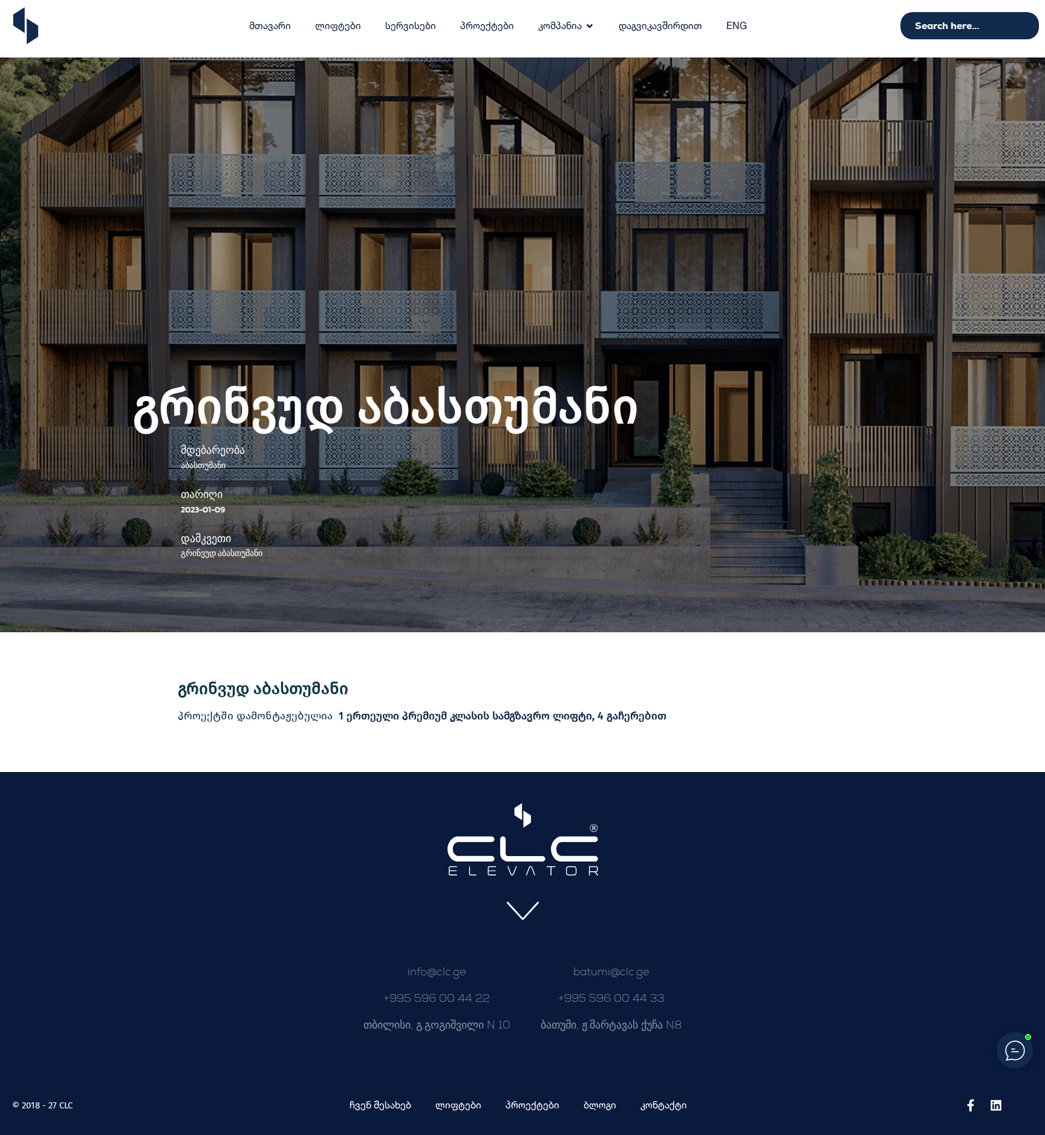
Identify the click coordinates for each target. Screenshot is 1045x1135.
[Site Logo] (25, 25)
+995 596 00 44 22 (436, 998)
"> (736, 25)
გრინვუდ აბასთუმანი (263, 688)
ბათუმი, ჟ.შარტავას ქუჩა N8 (611, 1025)
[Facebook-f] (970, 1105)
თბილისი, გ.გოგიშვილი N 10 (436, 1025)
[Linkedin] (996, 1105)
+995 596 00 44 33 (611, 998)
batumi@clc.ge (611, 971)
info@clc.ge (437, 971)
